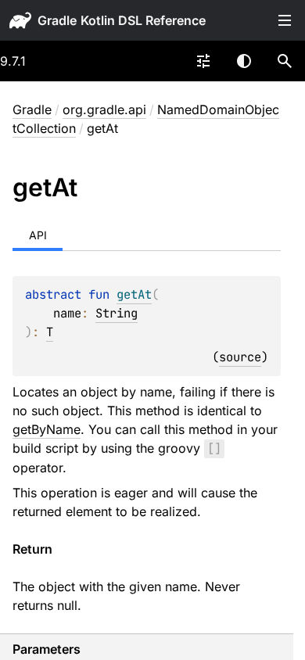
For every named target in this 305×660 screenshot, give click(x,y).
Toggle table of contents (284, 20)
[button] (284, 61)
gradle (57, 20)
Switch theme (244, 61)
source (240, 357)
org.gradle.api (104, 109)
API (38, 235)
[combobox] (203, 61)
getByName (47, 429)
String (116, 313)
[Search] (284, 61)
